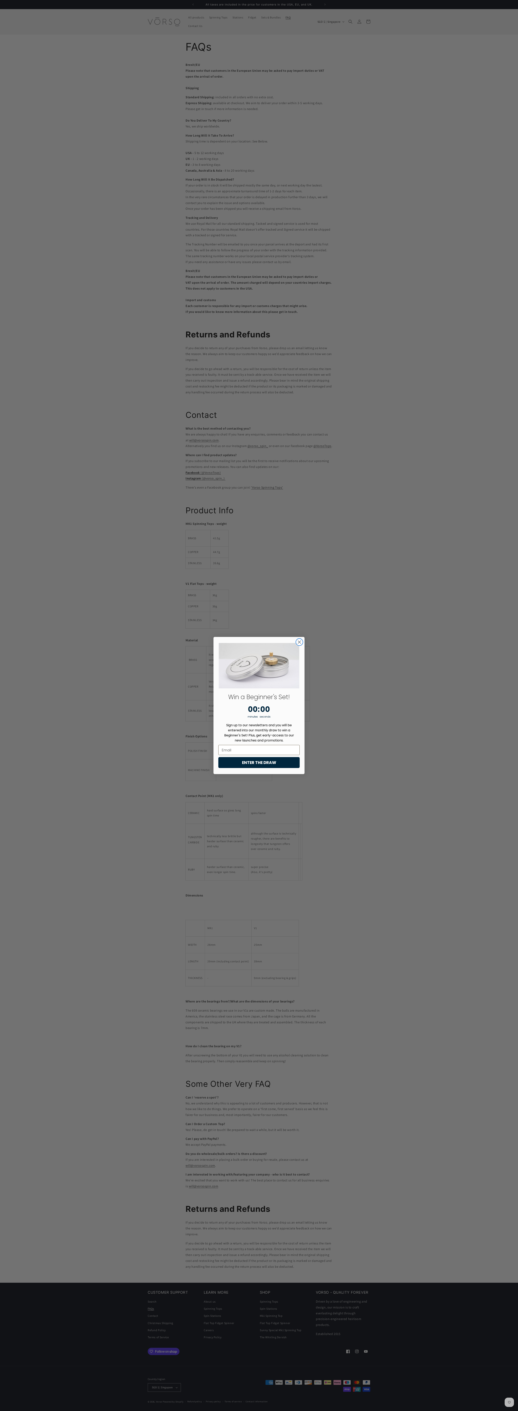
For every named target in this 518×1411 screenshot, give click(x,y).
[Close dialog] (299, 642)
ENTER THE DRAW (259, 762)
